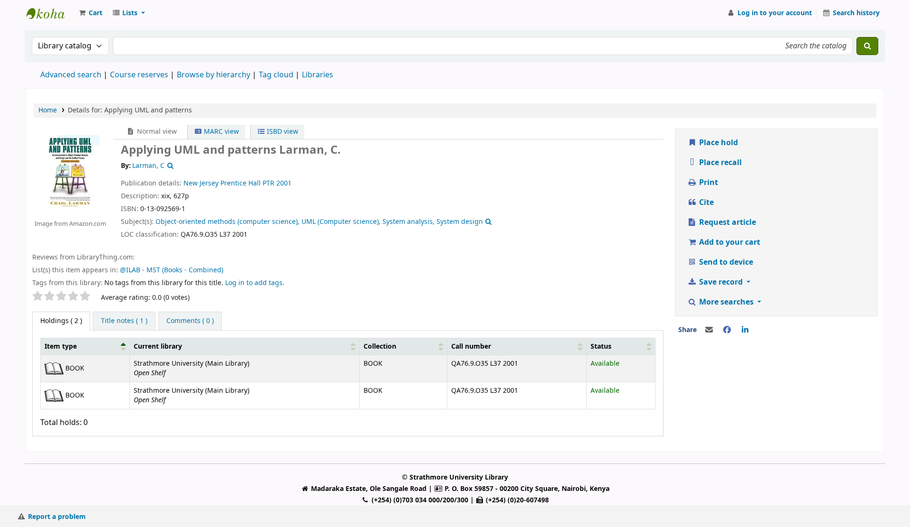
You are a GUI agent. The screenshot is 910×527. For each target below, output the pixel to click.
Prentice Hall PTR (247, 183)
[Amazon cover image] (70, 172)
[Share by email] (709, 330)
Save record (721, 282)
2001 (283, 183)
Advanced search (70, 75)
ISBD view (281, 132)
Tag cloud (276, 75)
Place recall (719, 162)
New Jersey (200, 183)
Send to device (725, 262)
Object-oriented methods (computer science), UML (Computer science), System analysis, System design (319, 222)
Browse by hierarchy (213, 75)
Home (47, 110)
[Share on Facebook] (727, 330)
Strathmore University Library (50, 13)
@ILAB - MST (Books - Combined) (171, 270)
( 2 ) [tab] (61, 321)
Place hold (717, 142)
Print (707, 182)
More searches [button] (726, 302)
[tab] (124, 321)
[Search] (867, 46)
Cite (705, 202)
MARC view (220, 132)
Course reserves (139, 75)
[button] (90, 13)
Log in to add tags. (254, 283)
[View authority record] (169, 166)
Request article (726, 222)
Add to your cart (728, 242)
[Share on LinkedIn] (745, 330)
